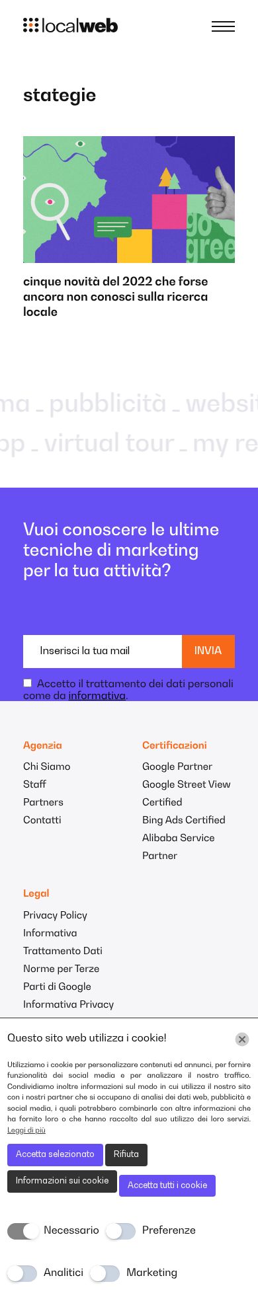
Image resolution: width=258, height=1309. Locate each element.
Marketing (151, 1273)
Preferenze (169, 1231)
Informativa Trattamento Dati (63, 943)
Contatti (42, 821)
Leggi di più (26, 1131)
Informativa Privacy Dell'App (68, 1014)
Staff (34, 785)
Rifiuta (126, 1154)
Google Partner (177, 767)
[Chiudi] (242, 1039)
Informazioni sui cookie (62, 1181)
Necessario (71, 1231)
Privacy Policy (55, 916)
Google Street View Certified (186, 794)
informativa (97, 696)
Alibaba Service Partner (178, 848)
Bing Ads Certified (184, 821)
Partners (43, 803)
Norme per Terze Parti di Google (61, 978)
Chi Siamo (46, 767)
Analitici (63, 1273)
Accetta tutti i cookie (167, 1185)
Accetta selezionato (55, 1154)
